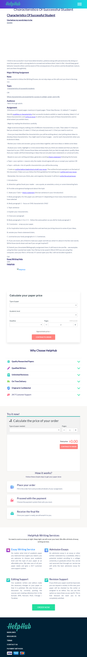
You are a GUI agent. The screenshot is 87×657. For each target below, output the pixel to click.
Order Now (43, 607)
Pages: (64, 426)
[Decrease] (46, 325)
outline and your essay (68, 172)
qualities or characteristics (22, 114)
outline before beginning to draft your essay (31, 169)
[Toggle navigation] (79, 4)
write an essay (30, 117)
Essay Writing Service (23, 549)
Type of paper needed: (17, 426)
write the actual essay (68, 176)
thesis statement (55, 157)
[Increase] (75, 325)
